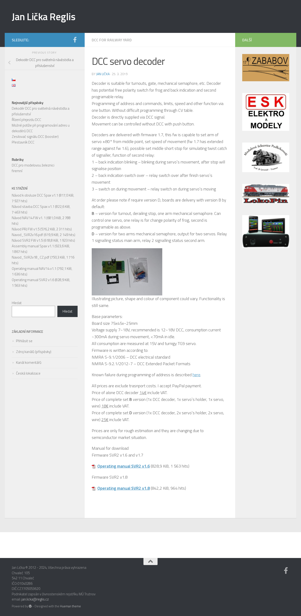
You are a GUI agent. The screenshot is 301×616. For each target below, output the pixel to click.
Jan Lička (103, 73)
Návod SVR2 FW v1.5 (27, 240)
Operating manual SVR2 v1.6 (123, 466)
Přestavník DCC (23, 142)
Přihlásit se (24, 341)
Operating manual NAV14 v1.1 (34, 268)
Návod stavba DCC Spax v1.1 (33, 206)
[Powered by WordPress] (30, 606)
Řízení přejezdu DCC (26, 119)
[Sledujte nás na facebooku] (75, 40)
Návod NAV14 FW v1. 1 (29, 218)
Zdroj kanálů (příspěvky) (33, 351)
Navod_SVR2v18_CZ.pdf (30, 257)
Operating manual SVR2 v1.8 (123, 488)
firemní (17, 171)
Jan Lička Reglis (43, 16)
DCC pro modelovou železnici (33, 165)
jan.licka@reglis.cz (35, 599)
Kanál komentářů (28, 362)
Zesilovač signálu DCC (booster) (35, 136)
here (196, 375)
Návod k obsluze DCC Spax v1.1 (35, 195)
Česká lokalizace (28, 373)
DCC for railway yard (112, 40)
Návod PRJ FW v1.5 (26, 229)
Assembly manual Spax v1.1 (33, 246)
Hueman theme (70, 606)
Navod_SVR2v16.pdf (27, 234)
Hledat (17, 303)
